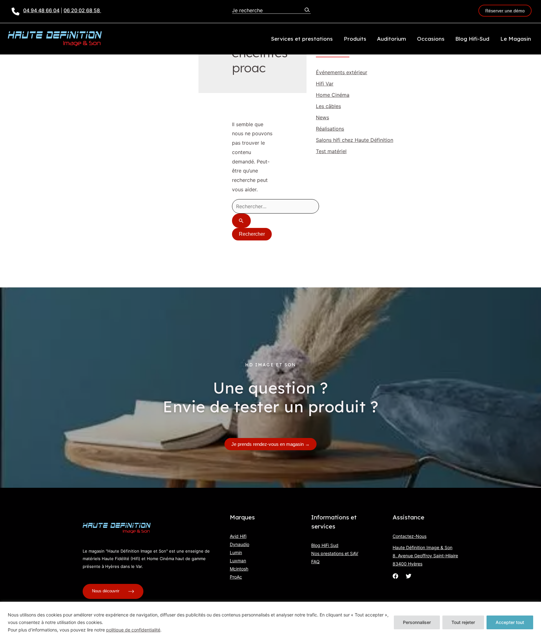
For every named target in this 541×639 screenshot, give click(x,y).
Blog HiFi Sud (324, 545)
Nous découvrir (106, 591)
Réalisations (330, 129)
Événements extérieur (341, 72)
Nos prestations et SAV (334, 553)
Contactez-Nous (409, 536)
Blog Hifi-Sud (472, 38)
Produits (355, 38)
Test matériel (331, 151)
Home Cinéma (332, 95)
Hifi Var (324, 83)
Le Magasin (515, 38)
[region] (270, 620)
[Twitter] (408, 576)
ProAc (236, 577)
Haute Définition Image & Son (422, 547)
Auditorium (391, 38)
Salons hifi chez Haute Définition (354, 140)
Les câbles (328, 106)
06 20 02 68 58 (82, 10)
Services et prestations (302, 38)
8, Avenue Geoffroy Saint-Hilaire (425, 555)
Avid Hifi (238, 536)
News (322, 117)
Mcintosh (239, 568)
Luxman (238, 560)
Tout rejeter (463, 622)
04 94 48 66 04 (41, 10)
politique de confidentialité (133, 629)
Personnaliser (417, 622)
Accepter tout (510, 622)
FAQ (315, 561)
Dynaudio (239, 544)
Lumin (236, 552)
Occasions (431, 38)
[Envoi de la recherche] (241, 221)
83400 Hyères (407, 563)
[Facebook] (395, 576)
